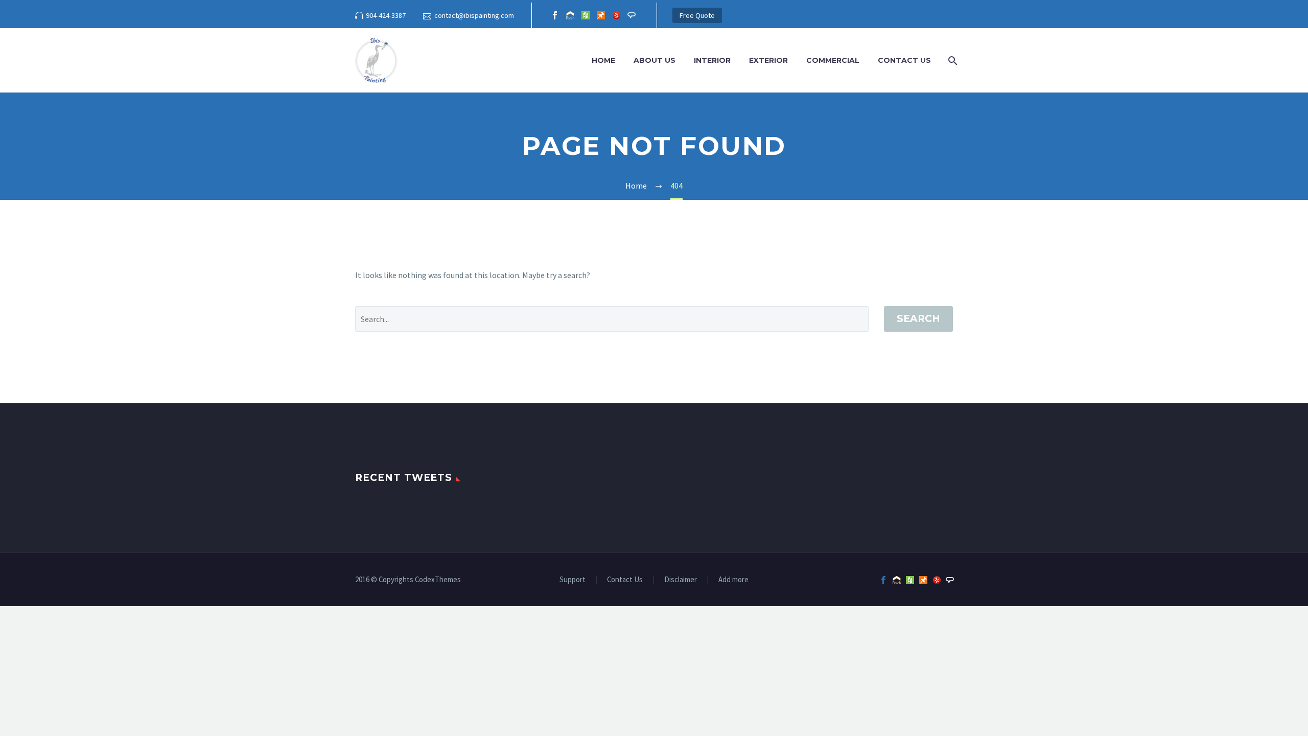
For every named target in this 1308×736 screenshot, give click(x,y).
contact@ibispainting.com (474, 15)
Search (918, 319)
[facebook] (555, 15)
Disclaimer (680, 580)
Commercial (832, 60)
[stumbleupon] (601, 15)
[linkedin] (570, 15)
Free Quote (697, 15)
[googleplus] (585, 15)
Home (603, 60)
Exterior (768, 60)
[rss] (616, 15)
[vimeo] (631, 15)
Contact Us (904, 60)
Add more (733, 580)
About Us (654, 60)
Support (572, 580)
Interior (712, 60)
